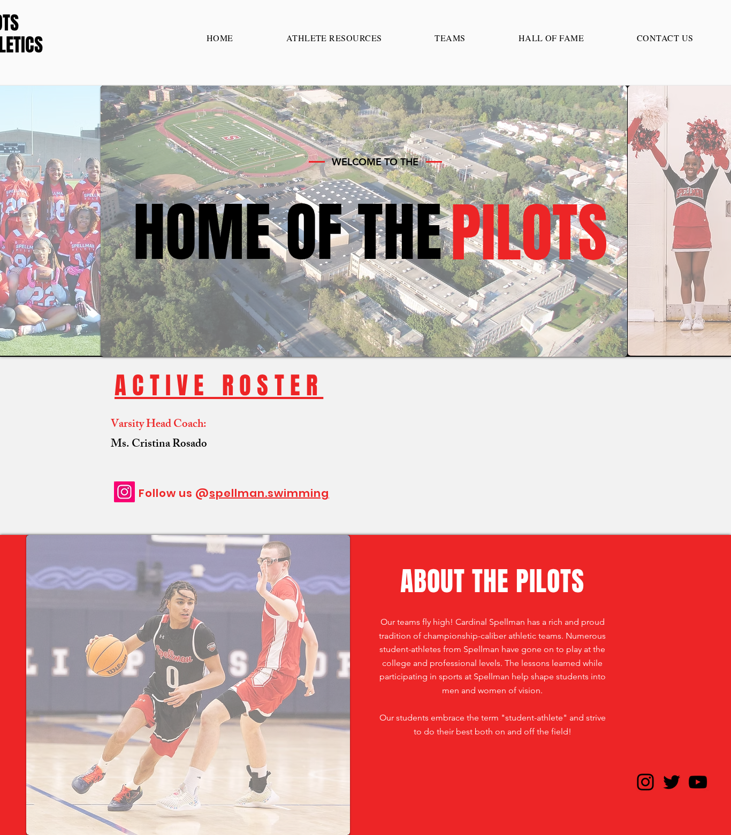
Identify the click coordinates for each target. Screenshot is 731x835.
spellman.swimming (269, 493)
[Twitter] (671, 782)
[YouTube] (698, 782)
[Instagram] (124, 491)
